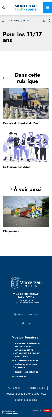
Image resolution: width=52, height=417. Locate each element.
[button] (3, 7)
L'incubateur (11, 231)
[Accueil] (3, 20)
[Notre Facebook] (23, 324)
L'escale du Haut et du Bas (20, 123)
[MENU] (47, 7)
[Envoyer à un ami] (44, 20)
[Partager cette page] (49, 20)
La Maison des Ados (16, 167)
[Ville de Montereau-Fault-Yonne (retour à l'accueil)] (26, 8)
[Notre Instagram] (29, 324)
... (6, 20)
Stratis (47, 410)
